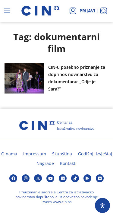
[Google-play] (87, 178)
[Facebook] (13, 178)
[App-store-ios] (100, 178)
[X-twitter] (38, 178)
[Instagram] (26, 178)
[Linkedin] (63, 178)
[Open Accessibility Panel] (102, 205)
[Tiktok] (75, 178)
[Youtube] (50, 178)
